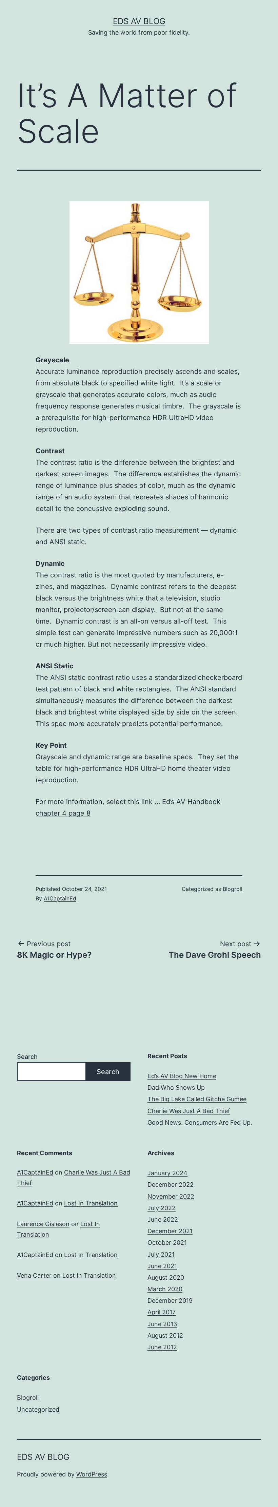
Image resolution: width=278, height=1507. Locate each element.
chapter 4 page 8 (63, 813)
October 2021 (167, 1242)
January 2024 (167, 1173)
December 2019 (170, 1300)
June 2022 (162, 1219)
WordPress (91, 1474)
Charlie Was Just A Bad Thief (188, 1110)
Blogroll (232, 888)
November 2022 (170, 1196)
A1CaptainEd (60, 898)
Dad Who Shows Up (176, 1087)
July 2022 (161, 1208)
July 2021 (161, 1254)
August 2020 (165, 1277)
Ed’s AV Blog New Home (181, 1076)
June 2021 (162, 1266)
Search (27, 1056)
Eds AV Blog (139, 21)
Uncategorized (38, 1409)
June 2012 (162, 1347)
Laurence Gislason (43, 1223)
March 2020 (164, 1289)
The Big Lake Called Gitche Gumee (196, 1099)
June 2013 (162, 1324)
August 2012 (165, 1335)
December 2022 (170, 1184)
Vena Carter (34, 1275)
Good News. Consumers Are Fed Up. (199, 1122)
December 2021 (170, 1231)
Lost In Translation (91, 1203)
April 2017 (161, 1312)
